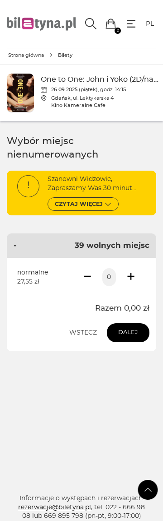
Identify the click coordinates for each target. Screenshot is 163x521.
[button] (110, 23)
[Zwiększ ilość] (130, 277)
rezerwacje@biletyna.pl (54, 507)
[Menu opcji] (131, 23)
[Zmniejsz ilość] (87, 277)
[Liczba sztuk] (109, 277)
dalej (128, 332)
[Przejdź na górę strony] (148, 489)
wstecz (83, 333)
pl (150, 24)
